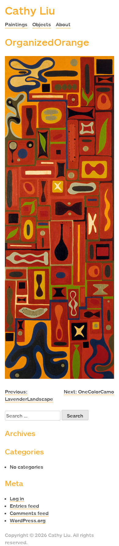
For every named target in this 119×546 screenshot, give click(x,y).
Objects (41, 24)
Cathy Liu (30, 10)
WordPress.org (27, 520)
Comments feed (29, 513)
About (63, 24)
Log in (17, 498)
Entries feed (24, 506)
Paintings (16, 24)
